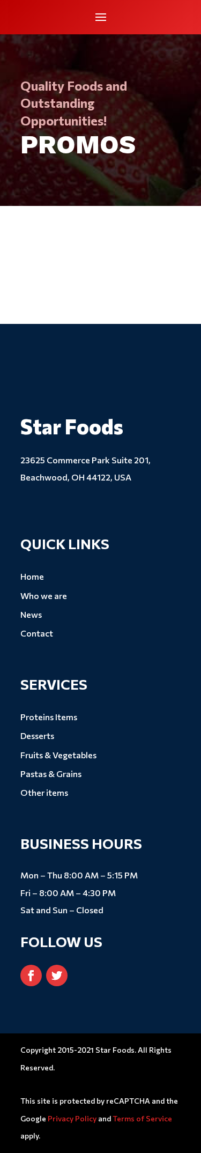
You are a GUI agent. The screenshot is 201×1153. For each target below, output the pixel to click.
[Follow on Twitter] (57, 975)
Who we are (43, 595)
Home (32, 576)
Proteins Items (48, 717)
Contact (36, 633)
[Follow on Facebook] (31, 975)
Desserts (37, 735)
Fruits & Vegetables (58, 755)
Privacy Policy (72, 1118)
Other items (44, 792)
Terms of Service (142, 1118)
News (31, 614)
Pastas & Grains (50, 773)
